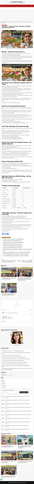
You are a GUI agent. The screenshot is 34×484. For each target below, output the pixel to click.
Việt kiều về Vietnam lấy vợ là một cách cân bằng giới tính (13, 239)
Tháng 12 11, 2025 (23, 448)
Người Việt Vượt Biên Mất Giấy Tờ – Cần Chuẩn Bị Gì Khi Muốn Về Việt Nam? (16, 252)
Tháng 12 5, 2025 (23, 463)
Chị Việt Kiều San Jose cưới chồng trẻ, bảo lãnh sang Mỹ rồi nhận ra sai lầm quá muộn (15, 362)
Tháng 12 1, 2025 (23, 281)
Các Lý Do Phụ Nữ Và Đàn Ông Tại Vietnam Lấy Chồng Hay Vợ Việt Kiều (16, 255)
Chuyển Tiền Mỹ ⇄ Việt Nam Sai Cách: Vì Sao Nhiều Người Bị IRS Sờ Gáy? (13, 350)
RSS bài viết (3, 383)
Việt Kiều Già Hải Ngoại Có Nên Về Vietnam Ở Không (12, 244)
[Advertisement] (17, 14)
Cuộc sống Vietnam (4, 275)
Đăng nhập (30, 309)
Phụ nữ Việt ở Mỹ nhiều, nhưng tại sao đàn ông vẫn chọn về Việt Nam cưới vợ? (9, 260)
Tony (3, 280)
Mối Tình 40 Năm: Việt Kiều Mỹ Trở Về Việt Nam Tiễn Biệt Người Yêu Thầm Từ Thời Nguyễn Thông (16, 353)
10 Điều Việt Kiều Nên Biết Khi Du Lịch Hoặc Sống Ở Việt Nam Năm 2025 (13, 360)
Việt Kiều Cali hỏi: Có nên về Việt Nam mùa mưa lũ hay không (11, 355)
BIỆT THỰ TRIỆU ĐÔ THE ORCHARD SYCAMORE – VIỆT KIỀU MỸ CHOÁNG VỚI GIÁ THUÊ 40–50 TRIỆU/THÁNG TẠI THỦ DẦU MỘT (17, 369)
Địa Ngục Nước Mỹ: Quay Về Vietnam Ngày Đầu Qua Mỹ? (13, 242)
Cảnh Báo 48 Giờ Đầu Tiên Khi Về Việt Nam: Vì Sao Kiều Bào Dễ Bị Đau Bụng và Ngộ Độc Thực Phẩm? (16, 366)
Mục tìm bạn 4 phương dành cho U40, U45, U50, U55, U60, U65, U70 (19, 396)
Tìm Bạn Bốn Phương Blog (17, 1)
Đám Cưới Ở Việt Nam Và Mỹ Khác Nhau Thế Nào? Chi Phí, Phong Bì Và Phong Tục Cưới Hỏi (24, 279)
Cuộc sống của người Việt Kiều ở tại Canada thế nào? (12, 247)
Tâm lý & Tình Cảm (20, 443)
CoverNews (20, 482)
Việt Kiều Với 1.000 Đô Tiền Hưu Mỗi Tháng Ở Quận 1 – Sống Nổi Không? (24, 260)
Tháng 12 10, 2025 (7, 280)
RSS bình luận (4, 385)
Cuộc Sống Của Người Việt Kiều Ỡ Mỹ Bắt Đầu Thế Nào (13, 245)
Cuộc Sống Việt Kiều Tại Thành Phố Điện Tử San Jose (12, 240)
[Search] (31, 6)
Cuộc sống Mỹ (3, 443)
